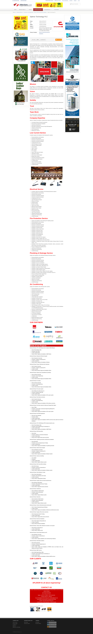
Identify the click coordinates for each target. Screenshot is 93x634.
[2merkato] (23, 4)
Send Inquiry (59, 39)
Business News (22, 9)
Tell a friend (34, 39)
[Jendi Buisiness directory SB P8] (20, 84)
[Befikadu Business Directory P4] (72, 52)
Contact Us (14, 624)
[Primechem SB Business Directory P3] (72, 23)
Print (38, 39)
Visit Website (42, 39)
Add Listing (26, 622)
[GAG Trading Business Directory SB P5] (20, 39)
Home (15, 9)
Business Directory (38, 9)
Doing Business (47, 9)
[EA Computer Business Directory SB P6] (72, 95)
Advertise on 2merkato (16, 627)
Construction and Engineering (28, 12)
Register (75, 0)
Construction (56, 9)
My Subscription (38, 623)
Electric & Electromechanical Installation (40, 12)
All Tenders (37, 622)
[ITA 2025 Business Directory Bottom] (72, 125)
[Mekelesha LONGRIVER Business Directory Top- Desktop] (49, 5)
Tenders (30, 9)
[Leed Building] (20, 55)
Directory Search (58, 0)
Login (79, 0)
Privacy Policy (15, 623)
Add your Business (65, 0)
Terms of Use (15, 622)
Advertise (71, 0)
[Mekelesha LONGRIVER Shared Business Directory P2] (20, 23)
